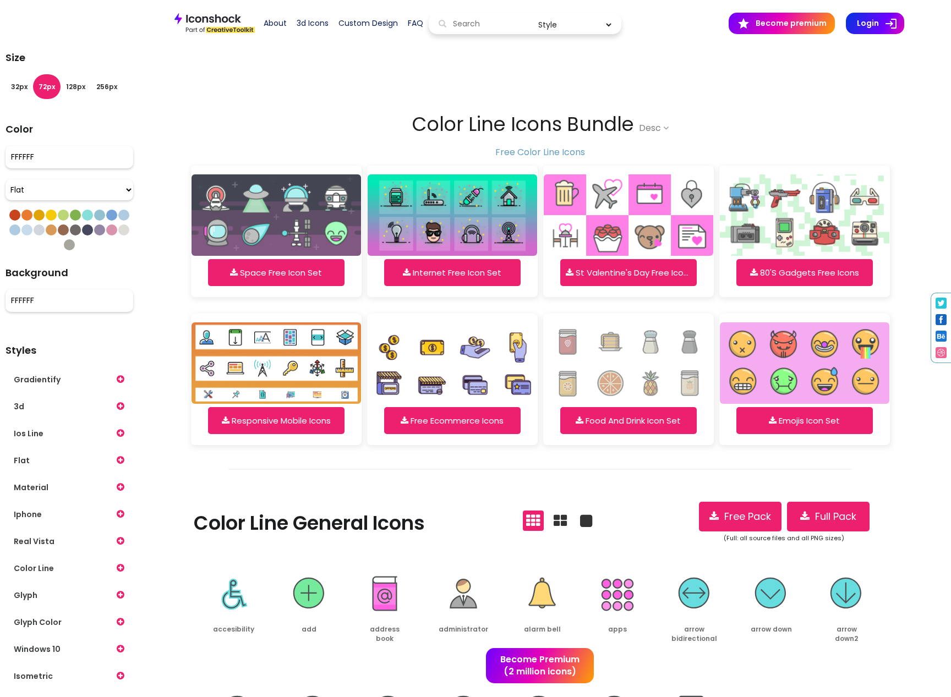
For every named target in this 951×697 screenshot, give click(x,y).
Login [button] (880, 23)
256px (106, 86)
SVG (250, 652)
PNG (216, 652)
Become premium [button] (782, 23)
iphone (28, 514)
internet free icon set (456, 272)
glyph (25, 595)
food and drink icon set (632, 420)
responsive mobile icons (280, 420)
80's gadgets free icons (808, 272)
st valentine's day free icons (633, 272)
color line (34, 568)
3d (19, 406)
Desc (651, 128)
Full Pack (833, 516)
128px (75, 86)
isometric (33, 676)
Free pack (745, 516)
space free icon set (280, 272)
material (31, 487)
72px (47, 86)
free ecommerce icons (456, 420)
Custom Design (368, 23)
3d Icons (313, 23)
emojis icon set (808, 420)
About (275, 23)
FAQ (415, 23)
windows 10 (37, 649)
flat (22, 460)
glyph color (38, 622)
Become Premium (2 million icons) (540, 666)
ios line (28, 433)
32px (19, 86)
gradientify (37, 379)
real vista (34, 541)
